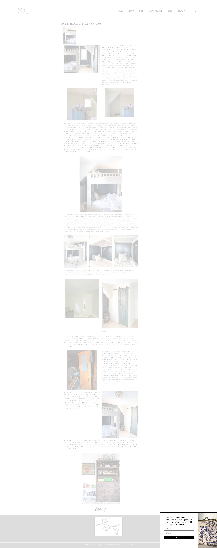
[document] (108, 274)
